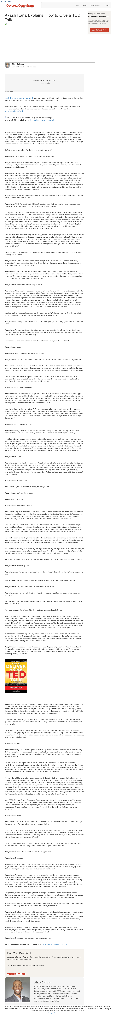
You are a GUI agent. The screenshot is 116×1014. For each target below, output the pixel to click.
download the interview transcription (42, 120)
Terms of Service (63, 1013)
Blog (77, 5)
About (85, 5)
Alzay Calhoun (18, 64)
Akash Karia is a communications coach (19, 98)
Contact (106, 5)
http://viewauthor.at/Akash (14, 111)
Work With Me (95, 5)
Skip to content (5, 1)
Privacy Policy (52, 1013)
